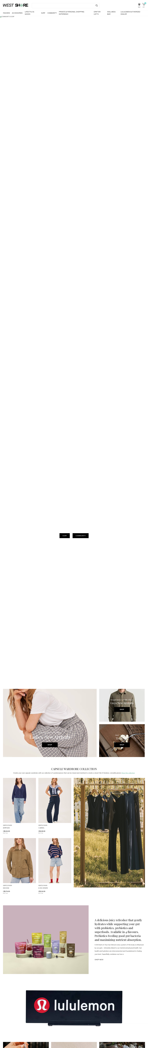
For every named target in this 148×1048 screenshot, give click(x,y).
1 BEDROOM (16, 532)
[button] (71, 1044)
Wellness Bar (111, 13)
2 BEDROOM (34, 532)
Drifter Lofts (97, 13)
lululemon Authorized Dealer (130, 13)
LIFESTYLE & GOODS (29, 13)
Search (96, 5)
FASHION (6, 13)
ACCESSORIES (17, 13)
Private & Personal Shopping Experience (71, 13)
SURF (43, 13)
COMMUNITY (52, 13)
